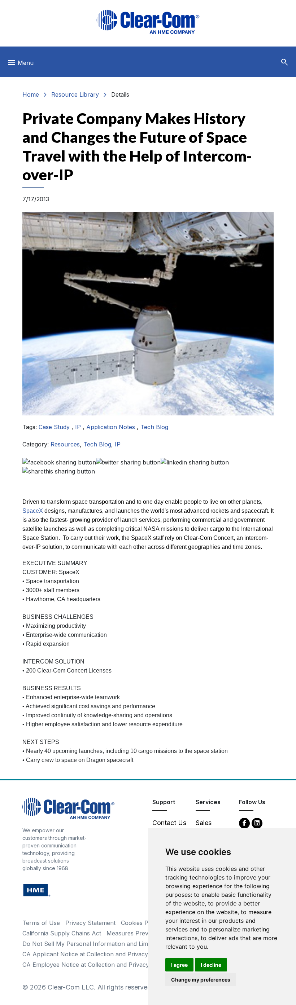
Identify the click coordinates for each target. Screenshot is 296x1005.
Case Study (55, 427)
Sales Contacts (209, 827)
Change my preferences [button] (200, 980)
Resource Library (75, 94)
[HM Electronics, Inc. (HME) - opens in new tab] (36, 890)
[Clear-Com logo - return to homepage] (148, 22)
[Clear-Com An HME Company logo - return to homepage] (68, 808)
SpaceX (32, 511)
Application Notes (111, 427)
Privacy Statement (90, 922)
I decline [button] (211, 965)
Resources (65, 444)
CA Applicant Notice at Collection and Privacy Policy (94, 954)
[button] (284, 62)
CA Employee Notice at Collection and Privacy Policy (94, 964)
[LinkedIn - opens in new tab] (257, 823)
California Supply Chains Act (61, 933)
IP (79, 427)
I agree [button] (179, 965)
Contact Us (169, 823)
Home (30, 94)
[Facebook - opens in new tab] (244, 823)
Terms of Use (41, 922)
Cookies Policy (141, 922)
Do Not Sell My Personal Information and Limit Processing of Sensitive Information (136, 943)
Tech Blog (154, 427)
